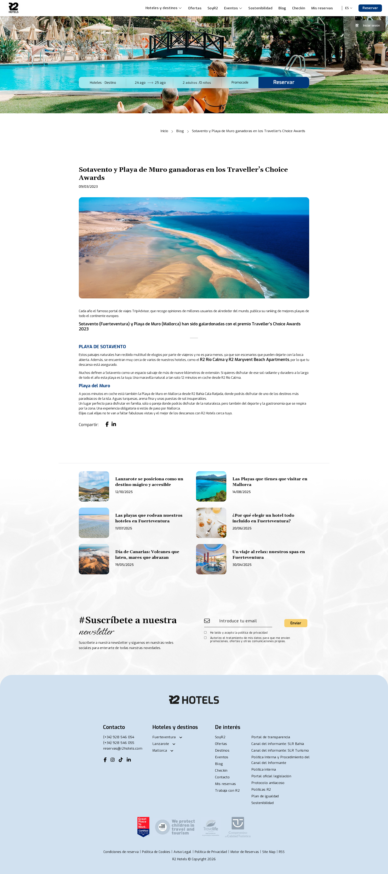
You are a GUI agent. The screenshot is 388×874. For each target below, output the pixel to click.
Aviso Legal (182, 852)
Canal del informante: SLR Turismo (280, 750)
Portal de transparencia (270, 737)
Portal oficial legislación (271, 776)
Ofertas (194, 8)
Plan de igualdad (265, 796)
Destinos (222, 750)
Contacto (222, 777)
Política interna (263, 769)
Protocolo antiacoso (267, 783)
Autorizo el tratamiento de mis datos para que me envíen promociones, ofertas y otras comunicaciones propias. (250, 639)
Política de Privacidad (211, 852)
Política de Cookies (156, 852)
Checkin (298, 8)
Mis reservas (322, 8)
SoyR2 (213, 8)
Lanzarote (160, 743)
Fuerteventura (164, 737)
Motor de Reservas (244, 852)
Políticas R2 (261, 789)
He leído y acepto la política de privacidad (239, 633)
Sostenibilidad (260, 8)
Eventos (231, 8)
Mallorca (159, 750)
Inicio (164, 131)
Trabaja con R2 (227, 790)
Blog (282, 8)
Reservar (370, 8)
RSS (282, 852)
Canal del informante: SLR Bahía (277, 743)
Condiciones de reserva (121, 852)
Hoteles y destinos (162, 8)
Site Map (268, 852)
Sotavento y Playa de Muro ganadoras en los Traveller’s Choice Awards (248, 131)
